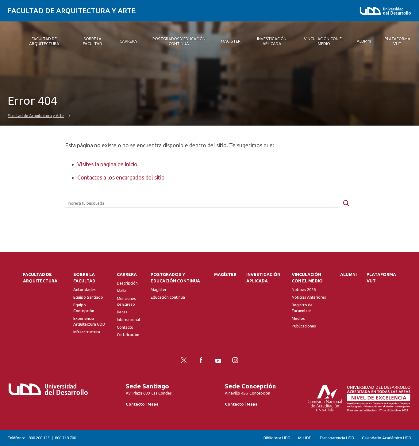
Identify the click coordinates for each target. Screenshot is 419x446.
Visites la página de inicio (107, 164)
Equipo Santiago (88, 297)
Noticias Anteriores (309, 297)
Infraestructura (86, 332)
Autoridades (84, 289)
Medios (298, 318)
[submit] (346, 203)
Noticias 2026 (304, 289)
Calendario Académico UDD (386, 438)
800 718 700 (65, 438)
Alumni (348, 274)
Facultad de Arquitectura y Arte (72, 10)
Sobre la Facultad (84, 277)
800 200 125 (39, 438)
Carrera (127, 274)
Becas (122, 312)
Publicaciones (304, 326)
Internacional (128, 319)
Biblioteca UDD (276, 438)
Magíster (159, 289)
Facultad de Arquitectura (40, 277)
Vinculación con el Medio (307, 277)
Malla (121, 291)
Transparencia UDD (336, 438)
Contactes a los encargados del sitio (121, 177)
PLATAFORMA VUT (381, 277)
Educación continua (168, 297)
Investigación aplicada (263, 277)
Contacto (125, 327)
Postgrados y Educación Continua (175, 277)
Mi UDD (305, 438)
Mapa (153, 404)
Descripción (127, 283)
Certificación (128, 334)
